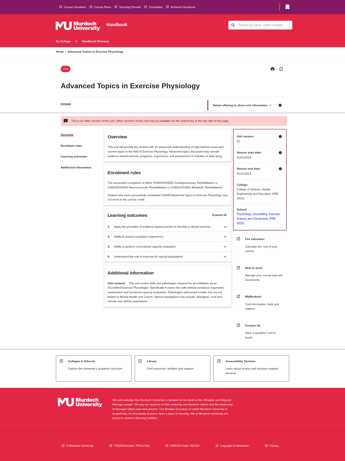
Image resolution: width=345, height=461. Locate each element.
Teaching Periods (130, 7)
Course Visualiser (75, 7)
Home (60, 51)
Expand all (219, 214)
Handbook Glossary (95, 41)
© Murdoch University (79, 445)
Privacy (274, 445)
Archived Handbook (183, 7)
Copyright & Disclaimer (234, 445)
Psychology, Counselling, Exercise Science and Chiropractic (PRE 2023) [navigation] (258, 218)
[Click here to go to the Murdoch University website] (78, 27)
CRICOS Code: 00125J (184, 445)
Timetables (156, 7)
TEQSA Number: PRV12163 (131, 445)
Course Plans (102, 7)
